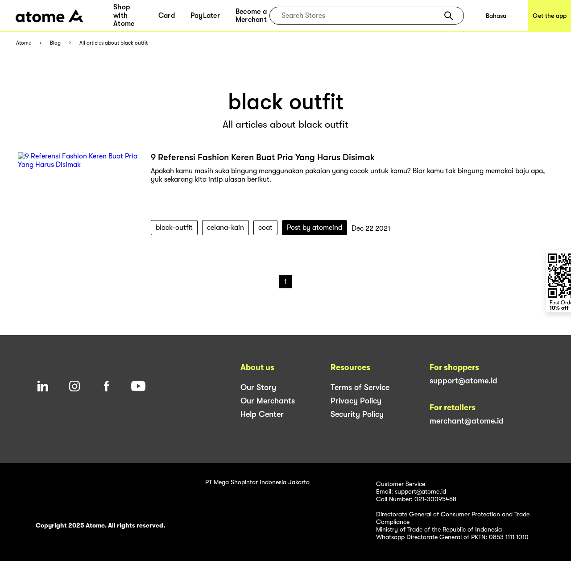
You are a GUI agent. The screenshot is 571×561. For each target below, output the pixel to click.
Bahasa (496, 15)
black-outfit (174, 228)
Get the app (550, 15)
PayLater (205, 16)
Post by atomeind (314, 228)
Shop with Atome (123, 15)
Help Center (262, 414)
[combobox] (360, 16)
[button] (448, 15)
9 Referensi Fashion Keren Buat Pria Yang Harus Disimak (263, 157)
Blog (55, 43)
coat (265, 228)
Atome (23, 43)
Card (166, 16)
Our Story (258, 387)
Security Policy (357, 414)
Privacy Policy (356, 400)
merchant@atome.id (467, 420)
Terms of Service (360, 387)
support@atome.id (463, 380)
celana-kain (225, 228)
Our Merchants (267, 400)
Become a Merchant (251, 16)
